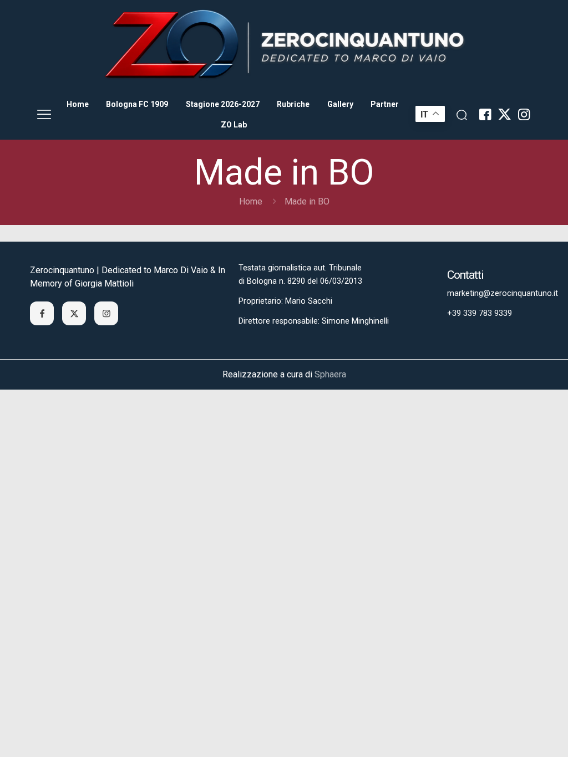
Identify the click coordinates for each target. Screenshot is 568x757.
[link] (284, 45)
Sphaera (330, 374)
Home (250, 201)
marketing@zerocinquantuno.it (502, 293)
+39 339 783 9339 (479, 313)
